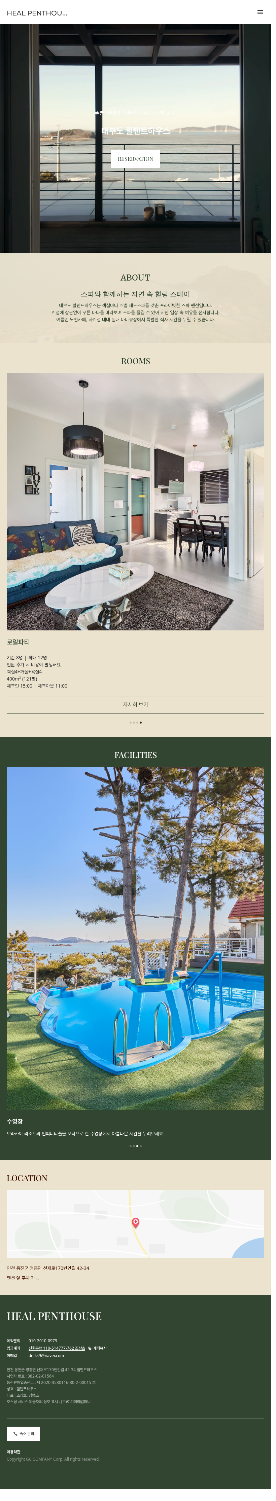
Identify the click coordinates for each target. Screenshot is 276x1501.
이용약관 (13, 1452)
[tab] (131, 723)
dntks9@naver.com (46, 1355)
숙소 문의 (27, 1433)
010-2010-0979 (43, 1341)
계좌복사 (100, 1348)
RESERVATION (135, 159)
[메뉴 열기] (260, 12)
